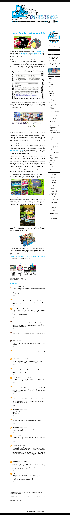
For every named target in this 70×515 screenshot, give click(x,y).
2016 (50, 86)
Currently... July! (53, 160)
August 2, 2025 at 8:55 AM (22, 397)
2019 (50, 80)
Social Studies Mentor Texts (54, 113)
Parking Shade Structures (17, 421)
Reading (54, 212)
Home (27, 496)
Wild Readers (54, 218)
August (51, 100)
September (52, 99)
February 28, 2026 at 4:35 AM (23, 435)
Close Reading (54, 190)
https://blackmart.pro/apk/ (18, 302)
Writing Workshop (54, 219)
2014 (50, 90)
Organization (15, 279)
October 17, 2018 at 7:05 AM (21, 299)
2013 (50, 91)
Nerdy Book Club (54, 204)
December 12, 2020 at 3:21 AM (24, 308)
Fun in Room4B (15, 54)
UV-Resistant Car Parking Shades (19, 430)
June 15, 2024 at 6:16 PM (20, 321)
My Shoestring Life (32, 511)
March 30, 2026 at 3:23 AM (20, 445)
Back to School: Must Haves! (54, 141)
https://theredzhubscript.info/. (31, 362)
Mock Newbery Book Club (54, 57)
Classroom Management (54, 186)
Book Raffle (54, 182)
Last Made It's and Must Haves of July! (54, 110)
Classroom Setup (54, 188)
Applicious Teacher (24, 53)
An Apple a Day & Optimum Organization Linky (55, 138)
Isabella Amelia (15, 308)
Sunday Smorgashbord (54, 130)
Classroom (54, 185)
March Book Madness (54, 199)
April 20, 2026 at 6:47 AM (22, 461)
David (14, 386)
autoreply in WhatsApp (35, 322)
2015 (50, 88)
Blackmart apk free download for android (20, 314)
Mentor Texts (54, 201)
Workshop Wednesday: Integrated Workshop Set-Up (54, 123)
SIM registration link (25, 380)
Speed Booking (53, 135)
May (51, 164)
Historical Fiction (54, 193)
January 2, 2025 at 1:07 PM (21, 350)
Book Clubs (54, 180)
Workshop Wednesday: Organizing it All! (20, 274)
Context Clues (54, 191)
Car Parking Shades (16, 413)
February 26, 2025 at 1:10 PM (22, 358)
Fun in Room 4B (16, 293)
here (25, 230)
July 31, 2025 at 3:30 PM (20, 386)
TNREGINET (15, 435)
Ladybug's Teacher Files (24, 54)
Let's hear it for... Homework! (53, 150)
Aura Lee (14, 350)
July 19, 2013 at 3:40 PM (21, 286)
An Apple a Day (40, 51)
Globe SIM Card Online (17, 368)
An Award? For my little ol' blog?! (54, 144)
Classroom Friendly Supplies (16, 150)
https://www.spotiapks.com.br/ (23, 402)
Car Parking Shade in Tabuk (20, 390)
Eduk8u (14, 321)
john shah (14, 358)
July (51, 102)
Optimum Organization (36, 53)
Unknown (14, 299)
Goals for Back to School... (53, 108)
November (52, 95)
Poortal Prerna (15, 473)
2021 (50, 78)
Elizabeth (14, 286)
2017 (50, 84)
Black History (54, 179)
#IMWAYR (54, 174)
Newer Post (14, 496)
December (52, 93)
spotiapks (14, 397)
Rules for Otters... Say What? (54, 158)
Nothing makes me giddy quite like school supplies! (55, 118)
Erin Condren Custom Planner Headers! (13, 274)
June (51, 162)
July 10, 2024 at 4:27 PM (20, 340)
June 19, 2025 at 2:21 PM (26, 368)
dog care (28, 333)
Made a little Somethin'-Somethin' (54, 147)
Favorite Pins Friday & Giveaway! (54, 153)
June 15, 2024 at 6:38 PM (21, 332)
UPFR (14, 445)
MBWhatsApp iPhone (31, 342)
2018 (50, 82)
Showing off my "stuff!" (54, 125)
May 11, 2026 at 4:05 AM (23, 473)
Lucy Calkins (54, 197)
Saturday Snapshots (54, 115)
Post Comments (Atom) (19, 500)
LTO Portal (15, 461)
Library (54, 196)
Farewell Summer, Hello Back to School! (33, 273)
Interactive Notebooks (53, 194)
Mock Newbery (54, 202)
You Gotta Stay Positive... (53, 105)
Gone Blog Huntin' (53, 155)
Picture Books (54, 208)
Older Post (40, 496)
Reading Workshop (54, 213)
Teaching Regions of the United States (55, 133)
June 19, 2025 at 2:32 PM (26, 377)
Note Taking (54, 205)
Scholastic (54, 215)
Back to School (54, 177)
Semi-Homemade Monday (53, 128)
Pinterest (18, 279)
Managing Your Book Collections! (27, 273)
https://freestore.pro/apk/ (18, 303)
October (52, 97)
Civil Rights (54, 183)
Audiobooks (54, 176)
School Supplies (23, 279)
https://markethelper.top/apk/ (39, 302)
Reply (14, 295)
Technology (54, 216)
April (51, 166)
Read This (54, 210)
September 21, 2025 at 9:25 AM (21, 409)
